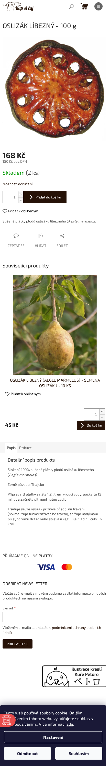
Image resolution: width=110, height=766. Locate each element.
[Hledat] (72, 6)
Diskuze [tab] (25, 447)
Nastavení (53, 737)
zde (70, 724)
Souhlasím (79, 753)
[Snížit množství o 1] (20, 200)
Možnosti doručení (17, 184)
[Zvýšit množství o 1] (20, 194)
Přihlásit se (17, 644)
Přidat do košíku (48, 197)
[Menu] (98, 6)
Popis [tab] (11, 447)
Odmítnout (27, 753)
